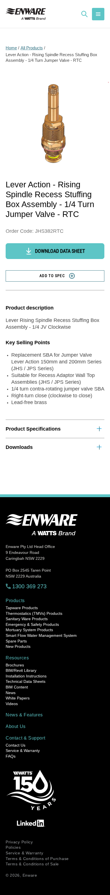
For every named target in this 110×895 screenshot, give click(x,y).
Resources (17, 657)
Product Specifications (33, 429)
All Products (32, 47)
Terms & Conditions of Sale (32, 864)
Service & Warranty (23, 750)
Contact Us (15, 745)
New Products (18, 646)
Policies (13, 847)
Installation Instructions (26, 676)
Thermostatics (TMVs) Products (34, 613)
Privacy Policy (19, 842)
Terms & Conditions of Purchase (37, 858)
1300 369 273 (29, 586)
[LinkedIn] (31, 823)
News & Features (24, 714)
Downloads (19, 447)
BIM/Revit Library (21, 670)
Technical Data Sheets (25, 681)
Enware (30, 875)
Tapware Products (22, 608)
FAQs (11, 756)
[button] (98, 14)
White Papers (18, 698)
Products (15, 600)
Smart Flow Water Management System (41, 635)
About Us (16, 726)
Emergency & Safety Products (32, 624)
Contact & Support (25, 738)
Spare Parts (16, 641)
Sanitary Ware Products (27, 619)
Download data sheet (60, 251)
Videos (12, 703)
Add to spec (52, 275)
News (11, 692)
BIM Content (17, 687)
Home (11, 47)
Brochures (15, 665)
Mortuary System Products (29, 630)
